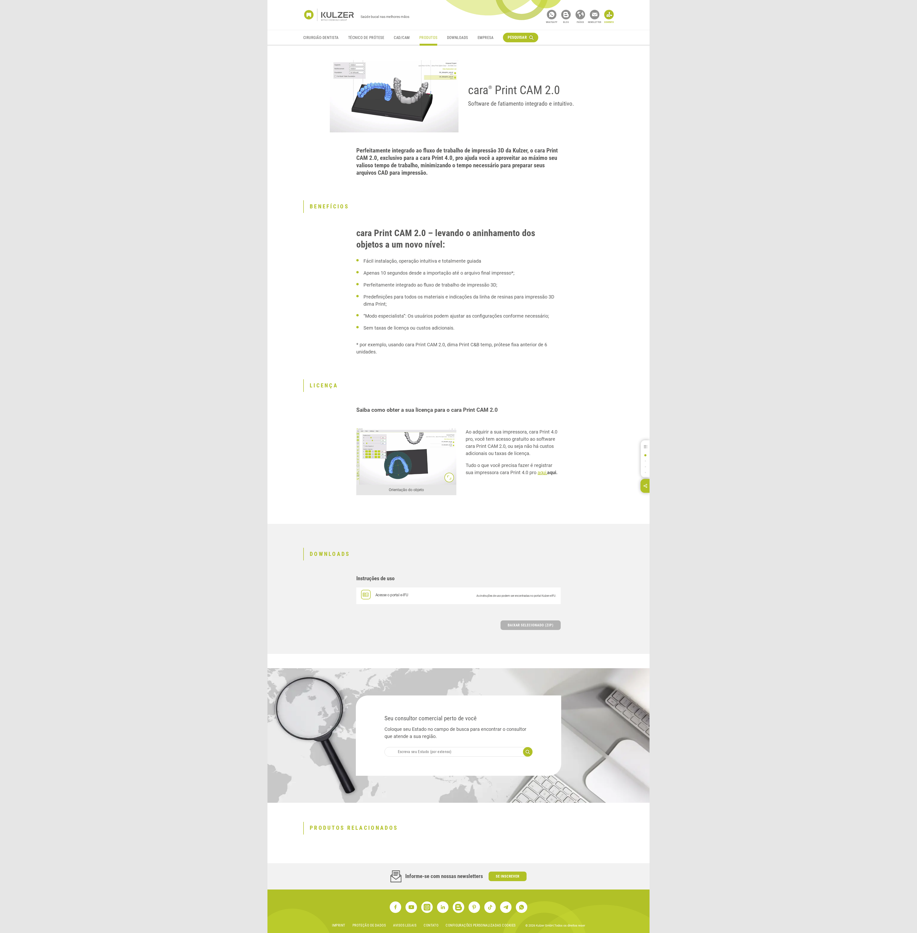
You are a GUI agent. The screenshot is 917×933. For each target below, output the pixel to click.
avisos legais (404, 925)
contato (431, 925)
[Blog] (566, 14)
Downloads (457, 37)
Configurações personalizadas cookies (481, 925)
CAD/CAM (402, 37)
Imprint (338, 925)
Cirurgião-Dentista (321, 37)
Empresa (485, 37)
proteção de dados (369, 925)
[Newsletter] (594, 14)
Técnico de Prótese (366, 37)
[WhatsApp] (551, 14)
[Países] (580, 14)
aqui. (542, 472)
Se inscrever (507, 876)
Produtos (428, 37)
